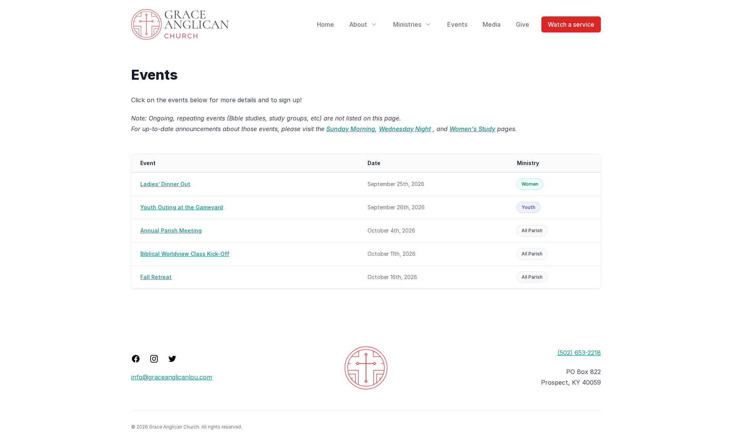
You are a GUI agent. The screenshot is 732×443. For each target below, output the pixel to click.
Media (492, 24)
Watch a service (571, 24)
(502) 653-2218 (579, 352)
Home (325, 24)
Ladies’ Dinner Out (165, 184)
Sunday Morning (350, 129)
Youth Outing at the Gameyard (181, 207)
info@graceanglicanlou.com (171, 377)
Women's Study (472, 129)
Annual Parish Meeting (171, 230)
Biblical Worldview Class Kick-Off (185, 253)
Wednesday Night (405, 129)
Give (522, 24)
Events (457, 24)
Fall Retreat (156, 277)
